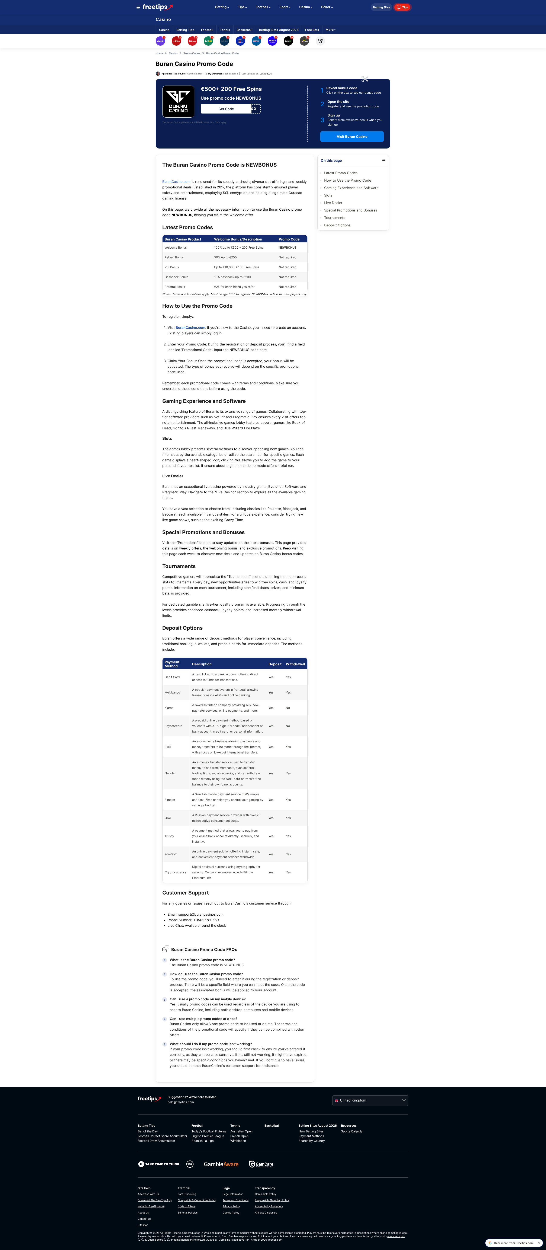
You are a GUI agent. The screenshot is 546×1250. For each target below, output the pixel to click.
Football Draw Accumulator (156, 1140)
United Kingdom (353, 1100)
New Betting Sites (311, 1131)
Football (197, 1125)
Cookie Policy (231, 1212)
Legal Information (233, 1194)
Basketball (272, 1125)
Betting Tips (146, 1125)
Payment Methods (311, 1136)
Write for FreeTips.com (151, 1206)
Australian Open (241, 1131)
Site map (143, 1225)
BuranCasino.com (176, 181)
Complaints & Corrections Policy (197, 1200)
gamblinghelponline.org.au (189, 1239)
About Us (143, 1212)
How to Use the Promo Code (347, 180)
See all (320, 41)
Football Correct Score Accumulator (162, 1136)
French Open (239, 1136)
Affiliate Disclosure (266, 1212)
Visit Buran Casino (352, 136)
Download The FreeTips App (154, 1200)
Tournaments (334, 218)
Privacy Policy (231, 1206)
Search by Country (312, 1140)
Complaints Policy (265, 1194)
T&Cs (217, 122)
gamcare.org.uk (395, 1236)
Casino (163, 19)
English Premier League (208, 1136)
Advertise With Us (148, 1194)
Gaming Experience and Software (351, 188)
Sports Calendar (352, 1131)
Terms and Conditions (235, 1200)
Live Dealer (333, 203)
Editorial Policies (187, 1212)
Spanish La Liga (203, 1140)
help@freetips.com (181, 1102)
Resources (349, 1125)
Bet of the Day (148, 1131)
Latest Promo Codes (340, 173)
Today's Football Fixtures (209, 1131)
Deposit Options (337, 225)
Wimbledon (238, 1140)
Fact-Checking (187, 1194)
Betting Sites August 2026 (318, 1125)
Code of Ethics (186, 1206)
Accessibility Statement (269, 1206)
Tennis (235, 1125)
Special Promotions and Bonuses (350, 210)
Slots (328, 195)
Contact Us (144, 1218)
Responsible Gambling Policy (272, 1200)
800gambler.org (153, 1239)
